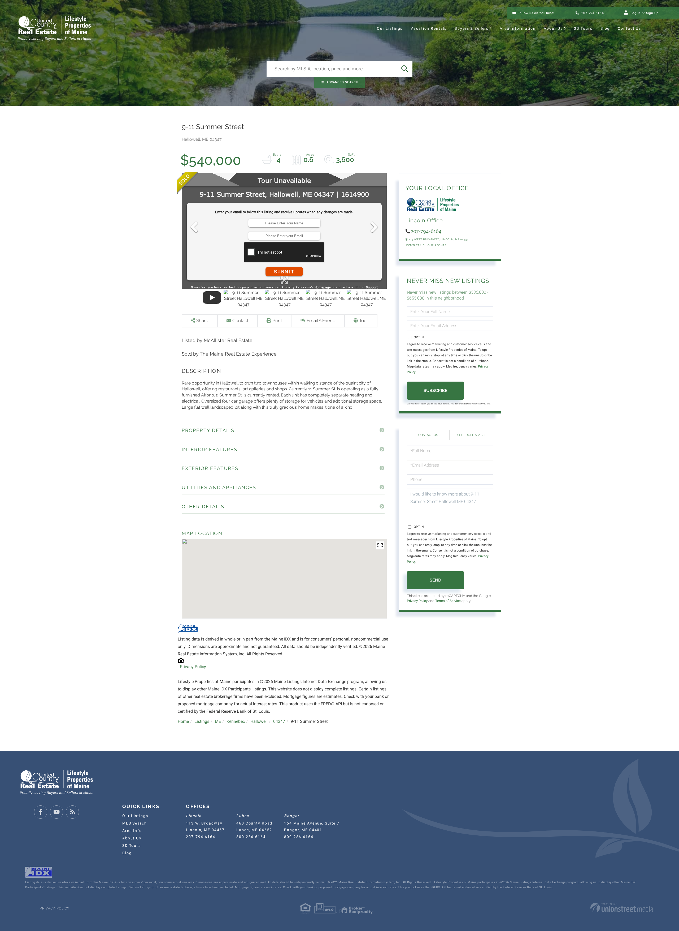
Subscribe (435, 390)
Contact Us (415, 245)
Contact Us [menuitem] (629, 28)
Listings (201, 721)
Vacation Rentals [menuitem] (429, 28)
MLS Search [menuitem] (134, 823)
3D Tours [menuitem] (583, 28)
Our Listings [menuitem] (390, 28)
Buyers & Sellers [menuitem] (472, 28)
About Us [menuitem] (553, 28)
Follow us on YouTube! (536, 13)
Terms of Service (448, 601)
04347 (279, 721)
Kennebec (236, 721)
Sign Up (652, 13)
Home (183, 721)
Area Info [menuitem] (132, 830)
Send (435, 580)
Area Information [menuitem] (518, 28)
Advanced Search (342, 82)
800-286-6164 (250, 837)
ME (218, 721)
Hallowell (259, 721)
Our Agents (437, 245)
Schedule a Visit (471, 435)
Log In (635, 13)
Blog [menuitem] (605, 28)
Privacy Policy (193, 666)
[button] (404, 69)
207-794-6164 (592, 13)
